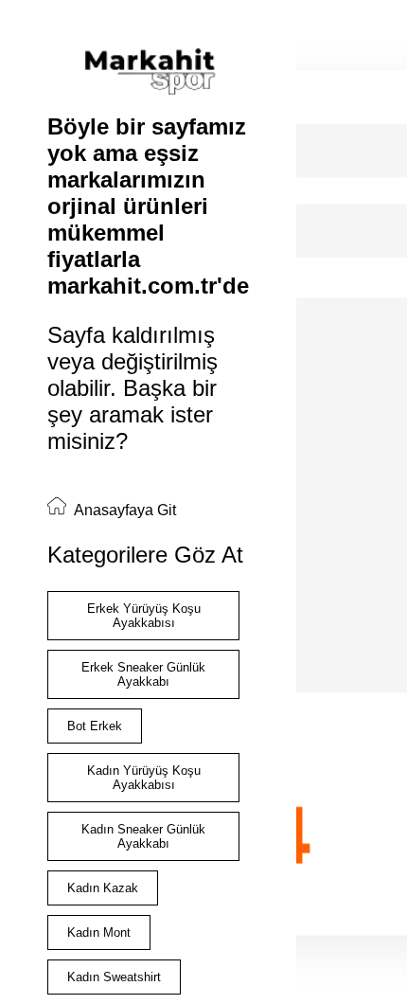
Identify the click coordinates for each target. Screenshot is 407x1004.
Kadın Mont (99, 932)
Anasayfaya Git (123, 510)
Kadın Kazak (102, 888)
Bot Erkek (94, 726)
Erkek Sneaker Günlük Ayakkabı (143, 674)
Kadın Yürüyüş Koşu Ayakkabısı (144, 777)
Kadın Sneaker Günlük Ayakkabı (143, 836)
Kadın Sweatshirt (114, 977)
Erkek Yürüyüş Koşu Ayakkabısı (144, 615)
